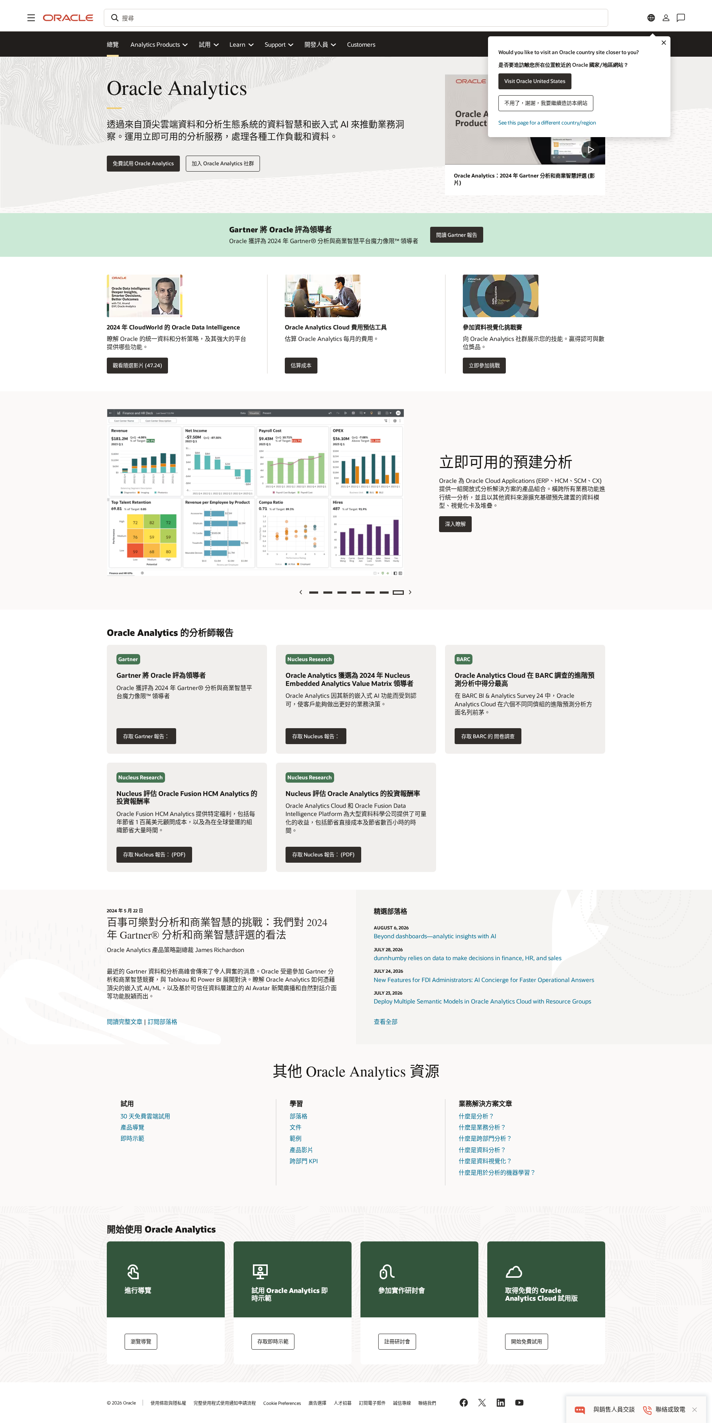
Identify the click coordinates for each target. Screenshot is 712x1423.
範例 (295, 1138)
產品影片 (301, 1150)
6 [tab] (384, 592)
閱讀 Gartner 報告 (456, 234)
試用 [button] (205, 44)
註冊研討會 (397, 1341)
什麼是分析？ (476, 1116)
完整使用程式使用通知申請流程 (225, 1403)
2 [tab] (327, 592)
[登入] (666, 17)
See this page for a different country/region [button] (547, 122)
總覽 (113, 44)
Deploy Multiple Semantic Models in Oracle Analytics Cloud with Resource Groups (482, 1001)
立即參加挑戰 (484, 365)
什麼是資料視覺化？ (485, 1161)
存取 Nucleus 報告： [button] (313, 736)
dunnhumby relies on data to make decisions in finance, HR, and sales (467, 958)
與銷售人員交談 (614, 1409)
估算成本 (301, 365)
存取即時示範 (273, 1341)
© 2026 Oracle (121, 1403)
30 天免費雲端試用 (145, 1116)
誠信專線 (402, 1403)
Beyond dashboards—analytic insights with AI (435, 936)
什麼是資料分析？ (482, 1150)
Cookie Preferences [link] (282, 1403)
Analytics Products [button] (155, 44)
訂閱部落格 (162, 1021)
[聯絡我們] (680, 17)
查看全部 (386, 1021)
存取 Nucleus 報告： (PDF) (150, 855)
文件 (295, 1127)
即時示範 (132, 1138)
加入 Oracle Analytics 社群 (223, 163)
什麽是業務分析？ (482, 1127)
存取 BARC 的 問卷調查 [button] (485, 734)
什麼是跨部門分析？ (485, 1138)
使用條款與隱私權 (168, 1403)
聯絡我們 (427, 1403)
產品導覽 (132, 1127)
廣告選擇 (317, 1403)
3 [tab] (341, 592)
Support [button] (275, 44)
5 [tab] (370, 592)
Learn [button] (237, 44)
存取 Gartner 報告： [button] (142, 736)
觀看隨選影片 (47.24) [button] (137, 365)
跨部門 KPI (304, 1161)
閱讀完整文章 (124, 1021)
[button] (31, 17)
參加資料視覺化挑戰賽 (492, 327)
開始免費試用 (526, 1341)
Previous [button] (301, 592)
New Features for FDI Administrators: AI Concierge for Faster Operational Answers (484, 980)
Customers (361, 44)
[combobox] (356, 18)
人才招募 (343, 1403)
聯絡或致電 (670, 1409)
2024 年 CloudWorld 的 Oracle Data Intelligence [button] (173, 327)
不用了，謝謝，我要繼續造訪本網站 (545, 102)
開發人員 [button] (316, 44)
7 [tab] (398, 592)
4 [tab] (356, 592)
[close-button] (694, 1409)
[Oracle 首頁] (68, 18)
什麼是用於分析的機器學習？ (497, 1172)
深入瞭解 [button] (452, 524)
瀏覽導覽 (141, 1341)
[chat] (579, 1409)
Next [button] (410, 592)
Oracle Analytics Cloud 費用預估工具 (336, 327)
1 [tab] (313, 592)
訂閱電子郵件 (372, 1403)
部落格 (298, 1116)
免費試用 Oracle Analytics (143, 163)
